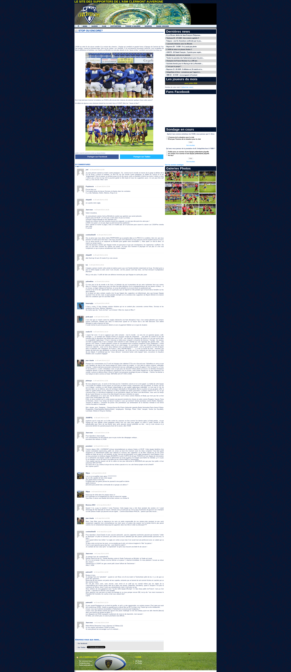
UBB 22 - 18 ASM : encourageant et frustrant (181, 75)
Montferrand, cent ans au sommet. (178, 55)
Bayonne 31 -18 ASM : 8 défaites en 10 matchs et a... (184, 69)
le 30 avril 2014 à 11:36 (100, 381)
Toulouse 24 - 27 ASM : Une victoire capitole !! (182, 38)
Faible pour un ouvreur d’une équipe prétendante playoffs (188, 152)
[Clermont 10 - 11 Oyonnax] (173, 181)
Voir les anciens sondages (174, 165)
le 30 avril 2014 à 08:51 (101, 317)
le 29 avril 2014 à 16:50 (104, 235)
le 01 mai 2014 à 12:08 (104, 531)
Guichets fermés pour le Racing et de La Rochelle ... (184, 63)
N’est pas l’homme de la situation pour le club (184, 139)
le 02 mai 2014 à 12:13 (101, 602)
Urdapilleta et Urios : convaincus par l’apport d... (183, 72)
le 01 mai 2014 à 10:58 (102, 518)
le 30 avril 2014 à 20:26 (99, 491)
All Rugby (138, 661)
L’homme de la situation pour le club (181, 137)
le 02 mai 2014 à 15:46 (102, 622)
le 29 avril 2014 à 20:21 (96, 265)
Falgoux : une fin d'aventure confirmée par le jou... (184, 41)
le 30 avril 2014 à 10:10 (101, 332)
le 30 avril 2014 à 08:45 (102, 303)
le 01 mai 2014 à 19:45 (102, 553)
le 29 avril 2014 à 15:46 (102, 186)
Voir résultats (190, 145)
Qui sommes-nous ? (86, 661)
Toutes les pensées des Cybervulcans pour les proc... (185, 58)
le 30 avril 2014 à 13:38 (102, 433)
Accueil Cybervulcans (77, 26)
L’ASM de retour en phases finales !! (179, 49)
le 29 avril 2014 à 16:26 (102, 210)
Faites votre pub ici (86, 665)
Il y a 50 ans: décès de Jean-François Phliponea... (183, 35)
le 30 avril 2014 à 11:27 (102, 360)
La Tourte (138, 663)
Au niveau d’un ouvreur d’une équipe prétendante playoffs (188, 153)
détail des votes (187, 87)
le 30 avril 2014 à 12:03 (101, 418)
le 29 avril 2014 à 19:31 (100, 255)
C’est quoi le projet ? (173, 66)
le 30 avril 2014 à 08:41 (102, 281)
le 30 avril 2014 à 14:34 (101, 446)
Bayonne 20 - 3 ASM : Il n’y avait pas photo (181, 46)
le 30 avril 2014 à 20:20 (99, 473)
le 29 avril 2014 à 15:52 (100, 200)
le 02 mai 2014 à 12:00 (101, 572)
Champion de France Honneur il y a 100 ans (181, 61)
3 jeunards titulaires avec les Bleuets (179, 44)
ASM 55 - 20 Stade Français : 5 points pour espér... (184, 52)
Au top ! (171, 155)
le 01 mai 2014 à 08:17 (104, 505)
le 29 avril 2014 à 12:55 (97, 169)
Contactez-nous (84, 663)
